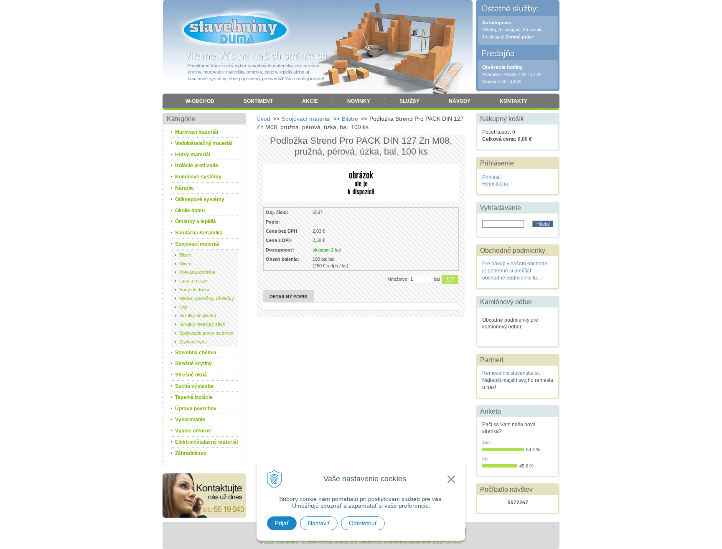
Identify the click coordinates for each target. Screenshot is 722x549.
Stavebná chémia (195, 353)
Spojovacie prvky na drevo (206, 333)
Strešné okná (191, 375)
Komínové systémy (198, 177)
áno (486, 442)
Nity (183, 307)
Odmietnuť (363, 523)
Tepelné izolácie (194, 397)
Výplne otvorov (193, 431)
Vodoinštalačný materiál (203, 143)
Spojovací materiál (306, 118)
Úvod (263, 118)
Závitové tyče (193, 341)
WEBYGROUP (447, 541)
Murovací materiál (196, 132)
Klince (185, 263)
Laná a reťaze (193, 280)
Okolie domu (190, 211)
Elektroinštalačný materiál (206, 442)
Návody (459, 101)
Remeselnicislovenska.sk (511, 373)
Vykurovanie (190, 419)
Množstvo (397, 279)
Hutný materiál (192, 155)
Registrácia (495, 184)
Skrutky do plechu (197, 315)
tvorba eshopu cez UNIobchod (350, 541)
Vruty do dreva (194, 289)
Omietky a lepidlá (195, 221)
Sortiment (258, 101)
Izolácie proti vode (196, 165)
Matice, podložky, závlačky (206, 298)
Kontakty (513, 101)
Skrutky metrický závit (202, 324)
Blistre (350, 118)
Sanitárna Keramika (199, 233)
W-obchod (200, 101)
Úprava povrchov (195, 409)
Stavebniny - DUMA (235, 30)
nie (485, 458)
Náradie (184, 188)
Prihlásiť (491, 177)
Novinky (358, 101)
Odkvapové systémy (199, 199)
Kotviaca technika (197, 271)
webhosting (395, 541)
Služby (409, 101)
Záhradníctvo (190, 453)
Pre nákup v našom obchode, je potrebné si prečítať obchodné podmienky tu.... (515, 271)
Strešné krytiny (193, 363)
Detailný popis (288, 296)
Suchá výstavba (194, 386)
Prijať (282, 523)
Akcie (310, 101)
